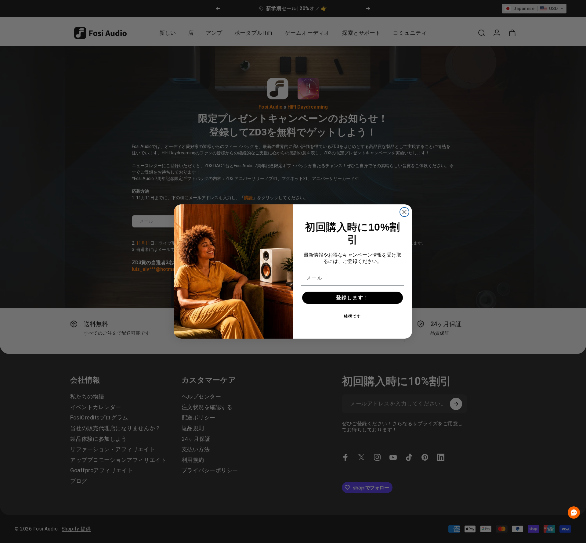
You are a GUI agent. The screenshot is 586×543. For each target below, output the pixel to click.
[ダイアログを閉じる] (404, 212)
